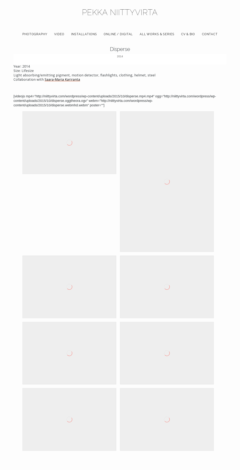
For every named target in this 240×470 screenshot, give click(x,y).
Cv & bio (188, 34)
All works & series (157, 34)
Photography (34, 34)
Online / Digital (118, 34)
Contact (210, 34)
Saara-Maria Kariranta (62, 79)
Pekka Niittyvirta (120, 12)
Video (59, 34)
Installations (84, 34)
